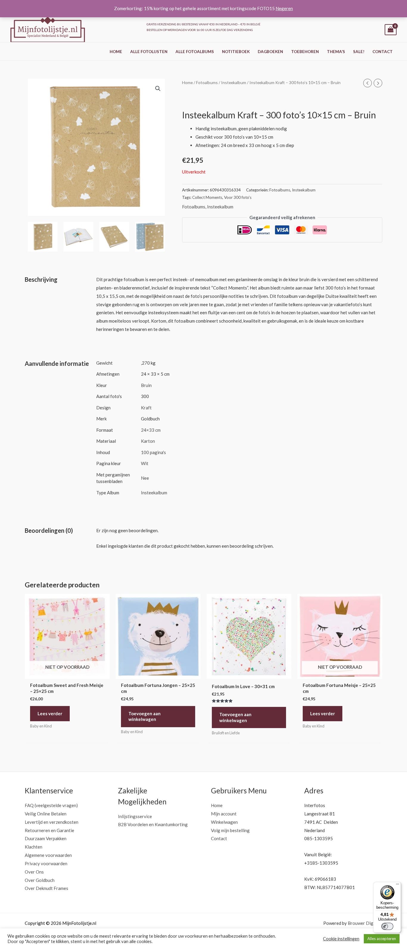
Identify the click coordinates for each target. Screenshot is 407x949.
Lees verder (50, 713)
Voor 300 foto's (237, 197)
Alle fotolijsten (148, 51)
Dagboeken (270, 51)
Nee (145, 478)
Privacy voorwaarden (46, 863)
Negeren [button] (284, 8)
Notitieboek (236, 51)
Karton (148, 441)
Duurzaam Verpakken (45, 838)
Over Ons (34, 871)
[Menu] (397, 885)
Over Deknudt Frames (46, 888)
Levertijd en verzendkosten (51, 822)
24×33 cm (151, 430)
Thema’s (336, 51)
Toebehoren (305, 51)
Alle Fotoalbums (194, 51)
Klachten (33, 846)
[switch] (387, 926)
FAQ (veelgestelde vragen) (51, 805)
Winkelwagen (224, 822)
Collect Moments (207, 197)
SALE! (358, 51)
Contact (382, 51)
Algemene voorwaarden (48, 855)
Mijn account (224, 813)
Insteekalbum (233, 82)
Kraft (146, 407)
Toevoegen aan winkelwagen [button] (144, 716)
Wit (144, 463)
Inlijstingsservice (135, 816)
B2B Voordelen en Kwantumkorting (153, 824)
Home (116, 51)
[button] (158, 88)
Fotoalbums (207, 82)
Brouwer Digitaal (365, 923)
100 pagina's (153, 452)
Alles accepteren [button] (381, 938)
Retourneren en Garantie (49, 830)
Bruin (146, 385)
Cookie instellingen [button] (341, 938)
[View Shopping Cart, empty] (391, 29)
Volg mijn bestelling (230, 830)
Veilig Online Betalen (45, 813)
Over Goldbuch (40, 880)
